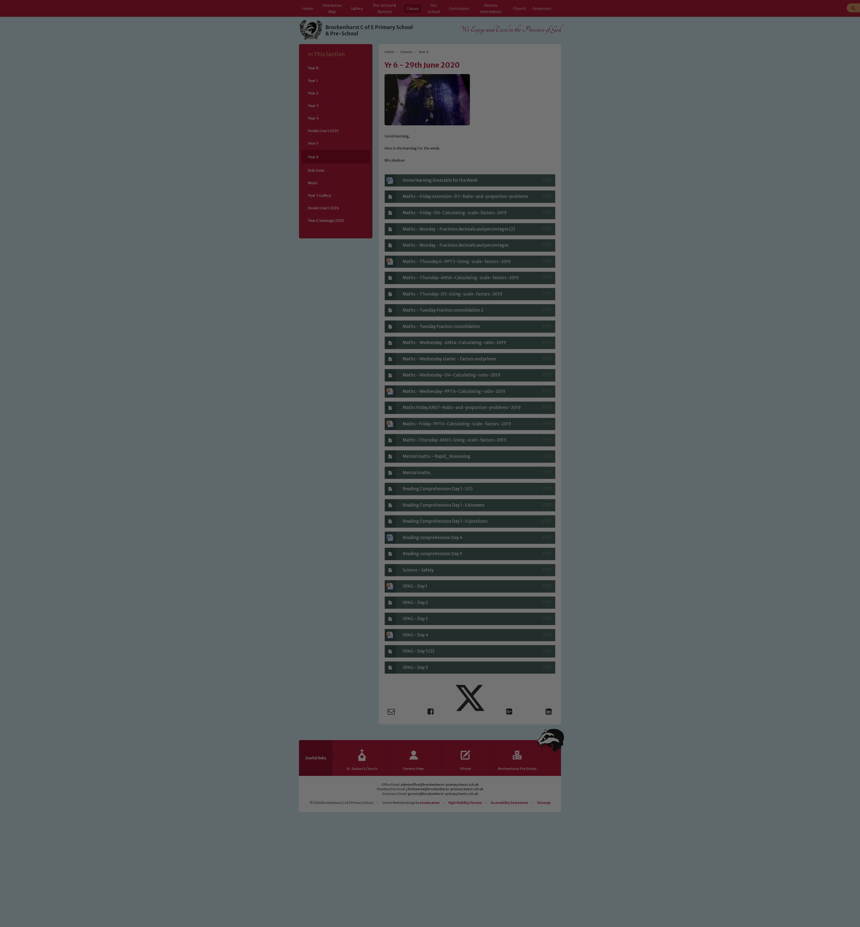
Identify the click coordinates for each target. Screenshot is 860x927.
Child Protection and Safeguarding (430, 507)
